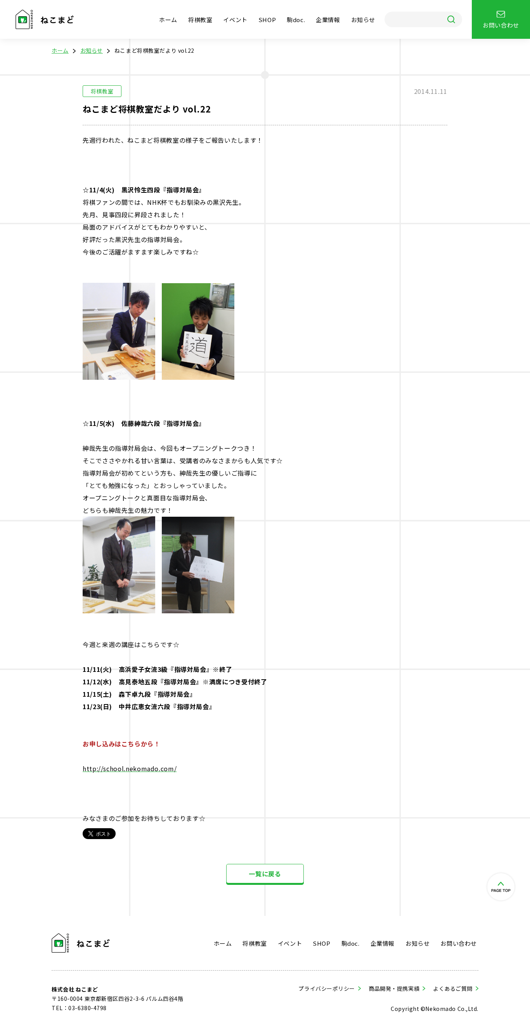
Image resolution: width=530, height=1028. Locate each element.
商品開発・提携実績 (394, 988)
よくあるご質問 (453, 988)
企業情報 (328, 20)
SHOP (267, 20)
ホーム (168, 20)
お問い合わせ (458, 943)
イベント (235, 20)
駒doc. (296, 20)
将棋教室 (200, 20)
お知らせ (363, 20)
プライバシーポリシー (326, 988)
